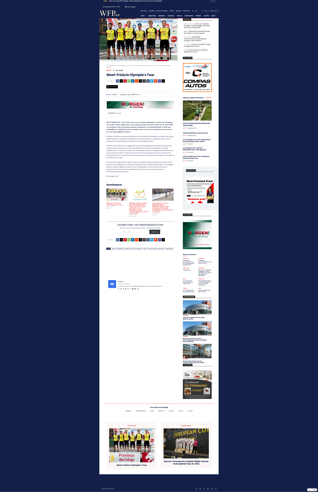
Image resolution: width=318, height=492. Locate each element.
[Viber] (159, 81)
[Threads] (218, 11)
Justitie (185, 314)
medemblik (120, 248)
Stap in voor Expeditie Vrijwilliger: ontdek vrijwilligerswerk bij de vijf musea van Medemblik (197, 25)
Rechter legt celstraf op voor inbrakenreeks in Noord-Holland (193, 361)
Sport (108, 70)
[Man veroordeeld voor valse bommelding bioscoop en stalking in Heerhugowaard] (197, 328)
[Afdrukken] (144, 81)
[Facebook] (202, 11)
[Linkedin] (206, 11)
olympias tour (129, 248)
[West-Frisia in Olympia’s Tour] (117, 195)
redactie (114, 94)
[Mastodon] (216, 11)
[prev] (211, 1)
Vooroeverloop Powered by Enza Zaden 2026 (196, 124)
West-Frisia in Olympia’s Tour (114, 204)
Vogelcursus (186, 269)
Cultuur (185, 287)
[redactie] (107, 94)
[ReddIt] (136, 81)
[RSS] (208, 11)
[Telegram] (151, 81)
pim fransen (137, 248)
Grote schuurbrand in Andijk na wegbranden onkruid (197, 45)
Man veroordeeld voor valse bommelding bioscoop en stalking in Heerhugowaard (195, 339)
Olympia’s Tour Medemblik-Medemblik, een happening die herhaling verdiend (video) (162, 207)
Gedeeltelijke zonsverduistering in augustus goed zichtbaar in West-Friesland (195, 38)
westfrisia (161, 248)
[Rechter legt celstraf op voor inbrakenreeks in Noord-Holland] (197, 350)
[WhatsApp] (129, 81)
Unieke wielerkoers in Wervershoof (195, 133)
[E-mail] (140, 81)
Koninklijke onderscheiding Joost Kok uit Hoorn (205, 261)
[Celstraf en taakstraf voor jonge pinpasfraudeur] (197, 307)
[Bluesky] (214, 11)
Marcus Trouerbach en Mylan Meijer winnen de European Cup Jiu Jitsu (186, 462)
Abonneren (154, 232)
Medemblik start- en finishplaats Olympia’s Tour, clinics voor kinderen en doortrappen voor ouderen (139, 208)
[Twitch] (208, 488)
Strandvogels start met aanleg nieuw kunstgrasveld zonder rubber (196, 140)
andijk (113, 248)
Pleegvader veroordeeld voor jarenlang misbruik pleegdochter (188, 262)
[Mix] (155, 81)
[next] (214, 1)
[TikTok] (204, 488)
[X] (210, 11)
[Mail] (125, 288)
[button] (196, 11)
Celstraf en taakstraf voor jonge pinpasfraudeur (193, 317)
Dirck (185, 31)
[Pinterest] (125, 81)
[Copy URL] (163, 81)
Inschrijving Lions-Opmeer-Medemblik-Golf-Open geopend (194, 149)
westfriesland (152, 248)
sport (144, 248)
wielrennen (169, 248)
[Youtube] (212, 11)
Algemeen (186, 257)
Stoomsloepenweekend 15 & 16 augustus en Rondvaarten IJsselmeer (130, 1)
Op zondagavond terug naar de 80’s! (188, 290)
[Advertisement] (140, 266)
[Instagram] (204, 11)
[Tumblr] (148, 81)
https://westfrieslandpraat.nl (124, 283)
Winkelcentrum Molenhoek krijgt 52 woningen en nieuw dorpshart (196, 32)
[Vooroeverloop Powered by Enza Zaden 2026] (197, 110)
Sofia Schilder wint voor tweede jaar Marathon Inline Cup (196, 157)
